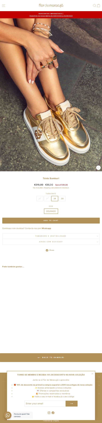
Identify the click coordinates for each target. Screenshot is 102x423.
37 (47, 198)
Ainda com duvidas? (51, 242)
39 (62, 198)
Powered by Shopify (51, 421)
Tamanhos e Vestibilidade (51, 236)
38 (55, 198)
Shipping (47, 188)
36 (40, 198)
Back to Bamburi (52, 358)
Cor (51, 206)
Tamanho (51, 194)
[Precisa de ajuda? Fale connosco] (7, 415)
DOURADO (51, 211)
